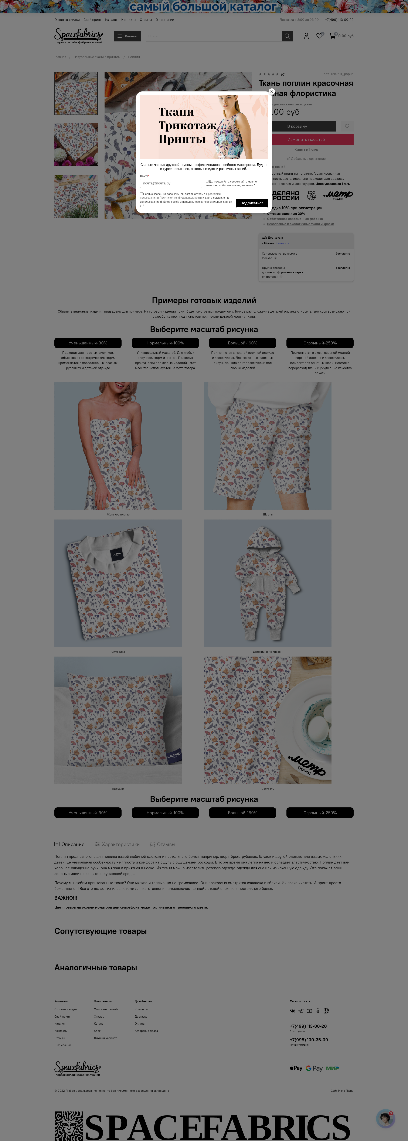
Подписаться (252, 203)
